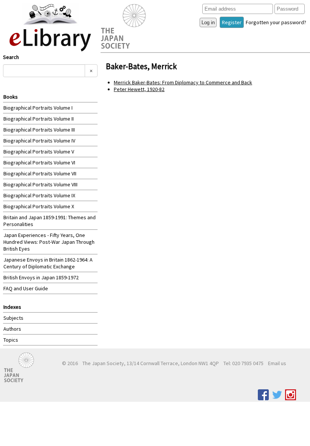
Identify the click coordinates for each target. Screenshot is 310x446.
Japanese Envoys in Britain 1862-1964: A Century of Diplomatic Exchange (48, 263)
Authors (12, 328)
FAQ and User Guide (25, 288)
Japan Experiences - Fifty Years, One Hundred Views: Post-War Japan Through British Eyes (49, 242)
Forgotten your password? (276, 22)
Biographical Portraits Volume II (38, 118)
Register (232, 22)
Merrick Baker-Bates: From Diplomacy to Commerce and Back (183, 82)
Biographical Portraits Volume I (38, 107)
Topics (10, 339)
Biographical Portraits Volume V (38, 151)
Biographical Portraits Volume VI (39, 162)
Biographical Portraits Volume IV (39, 140)
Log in (208, 22)
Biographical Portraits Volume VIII (40, 184)
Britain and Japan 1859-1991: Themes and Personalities (49, 221)
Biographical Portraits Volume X (38, 206)
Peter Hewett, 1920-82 (139, 89)
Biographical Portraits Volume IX (39, 195)
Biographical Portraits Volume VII (39, 173)
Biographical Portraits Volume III (39, 129)
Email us (277, 363)
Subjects (13, 317)
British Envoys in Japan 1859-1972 (41, 277)
